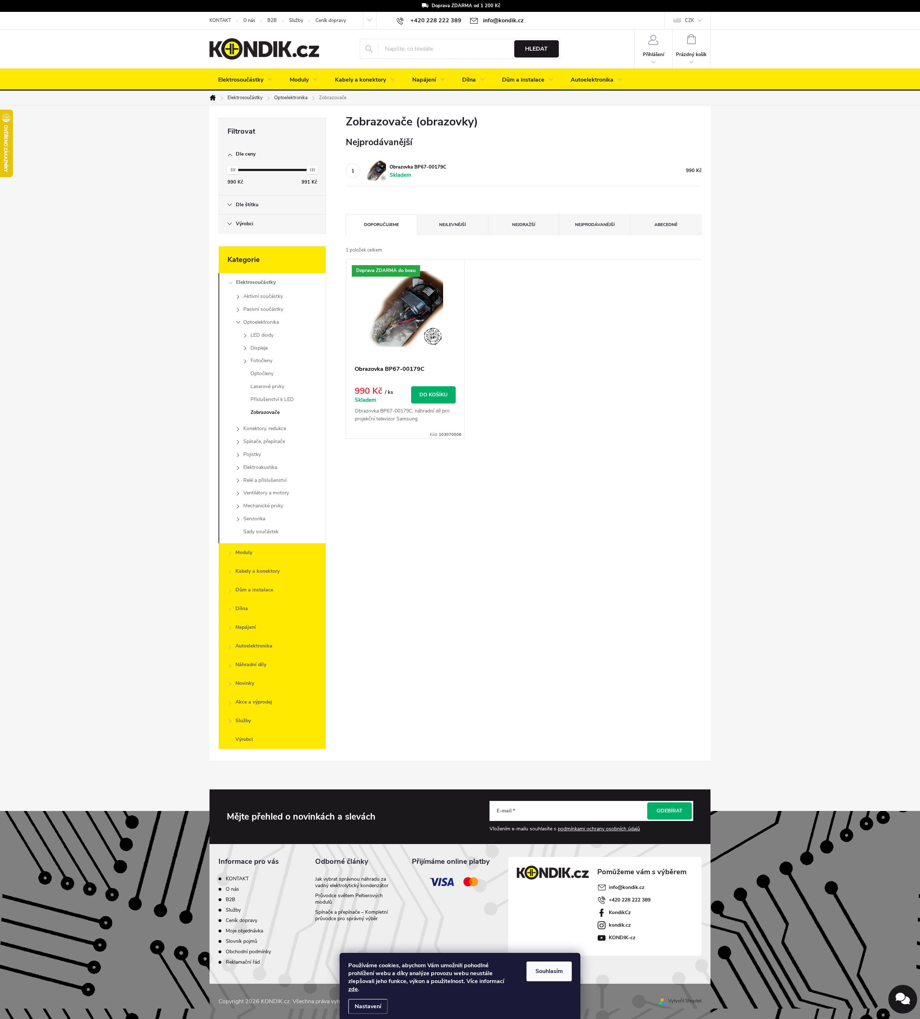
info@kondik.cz (626, 887)
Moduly (243, 552)
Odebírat (669, 810)
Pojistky (252, 454)
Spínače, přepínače (264, 441)
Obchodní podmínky (248, 951)
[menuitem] (245, 80)
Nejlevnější (452, 224)
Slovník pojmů (241, 941)
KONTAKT (220, 20)
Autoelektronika (253, 645)
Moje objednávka (244, 930)
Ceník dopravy (331, 20)
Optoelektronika (261, 322)
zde (353, 989)
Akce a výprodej (253, 701)
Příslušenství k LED (272, 399)
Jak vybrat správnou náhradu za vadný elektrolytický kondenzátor (351, 882)
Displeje (259, 348)
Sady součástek (261, 531)
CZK (689, 20)
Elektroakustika (260, 467)
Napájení (245, 627)
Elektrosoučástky (256, 282)
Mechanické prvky (263, 505)
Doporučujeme (381, 224)
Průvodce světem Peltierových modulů (349, 898)
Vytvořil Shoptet (685, 1001)
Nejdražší (523, 224)
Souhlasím (549, 971)
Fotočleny (261, 360)
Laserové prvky (267, 386)
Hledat (536, 49)
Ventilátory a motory (266, 492)
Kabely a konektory (257, 571)
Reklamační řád (243, 962)
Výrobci (244, 739)
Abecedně (665, 224)
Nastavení (368, 1006)
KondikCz (620, 912)
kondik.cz (620, 925)
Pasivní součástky (263, 309)
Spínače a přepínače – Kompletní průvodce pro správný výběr (351, 915)
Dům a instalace (254, 589)
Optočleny (261, 373)
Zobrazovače (265, 412)
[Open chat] (902, 999)
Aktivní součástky (263, 296)
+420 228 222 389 (629, 899)
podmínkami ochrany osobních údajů (599, 828)
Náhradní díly (250, 664)
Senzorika (254, 518)
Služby (296, 20)
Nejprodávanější (595, 224)
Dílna (241, 608)
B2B (272, 20)
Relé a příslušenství (264, 480)
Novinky (244, 683)
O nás (249, 20)
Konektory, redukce (264, 428)
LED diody (261, 335)
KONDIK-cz (622, 937)
